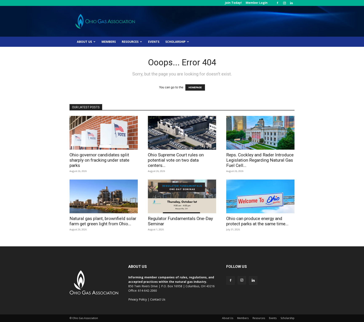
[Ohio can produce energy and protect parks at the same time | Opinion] (260, 196)
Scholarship (175, 42)
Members (109, 42)
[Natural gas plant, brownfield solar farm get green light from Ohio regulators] (104, 196)
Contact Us (157, 299)
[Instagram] (284, 3)
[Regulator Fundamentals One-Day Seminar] (182, 196)
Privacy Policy (137, 299)
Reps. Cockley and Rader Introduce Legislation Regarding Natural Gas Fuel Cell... (260, 160)
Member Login (257, 3)
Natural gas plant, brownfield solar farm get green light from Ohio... (103, 221)
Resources (130, 42)
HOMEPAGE (195, 87)
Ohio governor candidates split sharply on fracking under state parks (99, 160)
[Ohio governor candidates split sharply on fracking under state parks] (104, 133)
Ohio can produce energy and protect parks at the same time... (257, 221)
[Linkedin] (291, 3)
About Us (84, 42)
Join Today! (233, 3)
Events (153, 42)
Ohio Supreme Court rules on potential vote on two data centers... (176, 160)
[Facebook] (277, 3)
